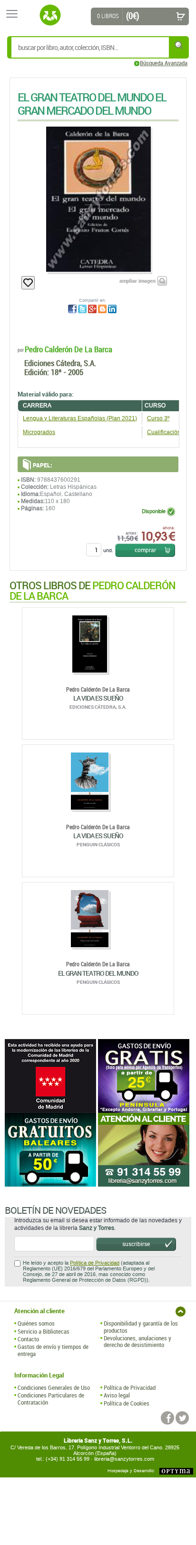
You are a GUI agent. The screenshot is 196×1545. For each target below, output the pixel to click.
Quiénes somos (36, 1323)
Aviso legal (117, 1395)
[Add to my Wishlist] (28, 282)
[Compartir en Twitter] (82, 309)
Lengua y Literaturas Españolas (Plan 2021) (80, 418)
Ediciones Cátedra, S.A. (60, 362)
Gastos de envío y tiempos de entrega (53, 1350)
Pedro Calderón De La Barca (68, 349)
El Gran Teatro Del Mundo (98, 973)
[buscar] (179, 45)
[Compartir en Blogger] (102, 309)
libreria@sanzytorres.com (124, 1459)
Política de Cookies (126, 1403)
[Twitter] (182, 1418)
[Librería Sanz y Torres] (50, 15)
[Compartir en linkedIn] (112, 309)
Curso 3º (158, 418)
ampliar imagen (137, 280)
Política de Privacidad (94, 1263)
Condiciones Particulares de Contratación (51, 1399)
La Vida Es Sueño (98, 698)
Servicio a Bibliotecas (43, 1331)
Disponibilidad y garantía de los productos (141, 1327)
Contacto (28, 1339)
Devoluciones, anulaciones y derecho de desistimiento (137, 1341)
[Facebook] (167, 1418)
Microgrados (39, 432)
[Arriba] (180, 1311)
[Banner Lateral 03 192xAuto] (144, 1150)
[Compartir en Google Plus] (92, 309)
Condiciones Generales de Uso (54, 1387)
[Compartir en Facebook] (72, 309)
